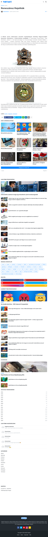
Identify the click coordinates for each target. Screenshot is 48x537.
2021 (24, 401)
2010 (24, 418)
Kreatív (2, 466)
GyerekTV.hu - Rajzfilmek (6, 488)
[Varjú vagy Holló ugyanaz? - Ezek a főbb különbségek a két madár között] (4, 309)
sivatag (35, 271)
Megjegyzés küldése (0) (24, 167)
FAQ (30, 534)
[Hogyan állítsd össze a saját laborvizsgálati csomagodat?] (4, 222)
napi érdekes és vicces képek (7, 273)
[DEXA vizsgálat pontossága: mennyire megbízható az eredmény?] (4, 216)
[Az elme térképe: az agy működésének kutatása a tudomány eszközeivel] (4, 234)
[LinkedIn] (26, 117)
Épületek (2, 458)
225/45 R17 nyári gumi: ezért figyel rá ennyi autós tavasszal (22, 239)
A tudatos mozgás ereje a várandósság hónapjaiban (20, 245)
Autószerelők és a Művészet (21, 163)
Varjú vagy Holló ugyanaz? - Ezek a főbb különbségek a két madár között (24, 308)
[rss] (30, 527)
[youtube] (24, 527)
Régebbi (44, 170)
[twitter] (21, 527)
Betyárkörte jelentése (6, 133)
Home (18, 534)
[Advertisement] (24, 24)
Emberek (2, 457)
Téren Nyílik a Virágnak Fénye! (39, 163)
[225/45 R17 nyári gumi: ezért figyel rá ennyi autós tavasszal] (4, 240)
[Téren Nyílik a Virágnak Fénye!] (40, 156)
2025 (24, 393)
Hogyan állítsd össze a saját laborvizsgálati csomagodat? (21, 222)
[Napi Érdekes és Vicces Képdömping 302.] (24, 367)
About (22, 534)
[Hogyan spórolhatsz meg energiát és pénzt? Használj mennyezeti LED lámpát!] (4, 338)
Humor (2, 464)
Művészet (3, 468)
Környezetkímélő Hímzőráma (21, 149)
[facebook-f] (18, 527)
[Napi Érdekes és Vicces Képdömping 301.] (4, 379)
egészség (4, 266)
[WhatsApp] (23, 117)
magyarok (10, 113)
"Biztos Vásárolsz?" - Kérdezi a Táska (38, 149)
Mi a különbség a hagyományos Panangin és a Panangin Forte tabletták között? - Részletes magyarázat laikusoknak (27, 332)
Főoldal (2, 5)
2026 (24, 392)
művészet (15, 113)
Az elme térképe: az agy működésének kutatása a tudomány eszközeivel (25, 234)
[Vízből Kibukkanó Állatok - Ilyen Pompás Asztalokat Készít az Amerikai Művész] (40, 127)
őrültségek (10, 266)
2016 (24, 407)
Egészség (3, 455)
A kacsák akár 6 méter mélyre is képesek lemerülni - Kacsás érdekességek (25, 355)
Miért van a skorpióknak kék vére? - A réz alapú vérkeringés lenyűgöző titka (25, 228)
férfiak (16, 271)
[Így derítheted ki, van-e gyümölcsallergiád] (4, 211)
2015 (24, 409)
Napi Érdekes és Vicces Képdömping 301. (17, 379)
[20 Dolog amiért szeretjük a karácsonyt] (4, 349)
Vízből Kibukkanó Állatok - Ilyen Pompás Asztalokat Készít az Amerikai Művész (40, 134)
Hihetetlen (3, 462)
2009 (24, 420)
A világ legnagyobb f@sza (14, 314)
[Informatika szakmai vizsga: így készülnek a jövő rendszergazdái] (24, 186)
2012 (24, 414)
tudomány (29, 266)
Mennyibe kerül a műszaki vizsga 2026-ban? (18, 326)
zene (3, 271)
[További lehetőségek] (31, 117)
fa (12, 271)
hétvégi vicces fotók (28, 271)
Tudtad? (28, 532)
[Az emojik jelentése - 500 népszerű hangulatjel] (24, 127)
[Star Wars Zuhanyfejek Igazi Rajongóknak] (8, 156)
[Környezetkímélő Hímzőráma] (24, 142)
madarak (8, 271)
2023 (24, 397)
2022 (24, 399)
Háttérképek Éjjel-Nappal (6, 490)
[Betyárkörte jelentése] (8, 127)
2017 (24, 405)
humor (3, 264)
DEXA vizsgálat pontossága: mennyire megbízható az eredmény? (23, 216)
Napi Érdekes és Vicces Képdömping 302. (12, 375)
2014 (24, 411)
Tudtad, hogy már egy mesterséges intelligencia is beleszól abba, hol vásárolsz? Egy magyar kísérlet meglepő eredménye (27, 199)
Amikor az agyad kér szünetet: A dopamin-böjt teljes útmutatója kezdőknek (25, 204)
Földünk (44, 264)
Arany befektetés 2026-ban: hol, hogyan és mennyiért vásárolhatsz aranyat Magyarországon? (26, 257)
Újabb (3, 170)
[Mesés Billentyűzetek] (8, 142)
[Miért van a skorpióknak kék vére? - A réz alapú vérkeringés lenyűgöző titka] (4, 228)
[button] (1, 2)
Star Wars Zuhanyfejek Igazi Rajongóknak (7, 163)
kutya (27, 269)
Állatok (2, 453)
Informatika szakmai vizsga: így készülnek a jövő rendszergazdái (19, 194)
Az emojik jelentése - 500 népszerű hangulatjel (23, 133)
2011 (24, 416)
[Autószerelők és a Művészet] (24, 156)
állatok (25, 264)
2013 (24, 412)
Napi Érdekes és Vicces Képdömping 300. (17, 385)
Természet (3, 471)
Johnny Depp (18, 273)
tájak (21, 271)
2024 (24, 395)
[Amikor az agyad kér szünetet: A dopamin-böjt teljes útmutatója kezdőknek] (4, 205)
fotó (36, 269)
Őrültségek (3, 469)
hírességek (41, 269)
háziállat (14, 269)
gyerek (31, 269)
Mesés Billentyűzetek (6, 148)
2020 (24, 403)
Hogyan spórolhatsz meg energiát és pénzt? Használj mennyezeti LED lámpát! (26, 337)
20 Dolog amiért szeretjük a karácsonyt (17, 349)
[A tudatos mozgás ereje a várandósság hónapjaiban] (4, 246)
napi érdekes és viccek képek (34, 264)
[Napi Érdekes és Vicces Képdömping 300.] (4, 385)
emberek (13, 264)
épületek (3, 269)
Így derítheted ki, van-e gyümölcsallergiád (18, 210)
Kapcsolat (26, 534)
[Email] (28, 117)
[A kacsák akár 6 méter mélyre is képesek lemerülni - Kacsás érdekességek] (4, 355)
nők (22, 269)
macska (9, 269)
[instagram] (27, 527)
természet (19, 264)
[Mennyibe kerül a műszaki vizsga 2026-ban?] (4, 326)
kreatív (6, 5)
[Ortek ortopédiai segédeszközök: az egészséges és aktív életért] (4, 251)
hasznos (35, 266)
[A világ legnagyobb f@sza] (4, 314)
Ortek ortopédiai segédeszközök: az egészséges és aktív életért (23, 251)
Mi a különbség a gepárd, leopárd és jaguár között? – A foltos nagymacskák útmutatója (25, 320)
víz (19, 269)
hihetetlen (22, 266)
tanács (40, 266)
